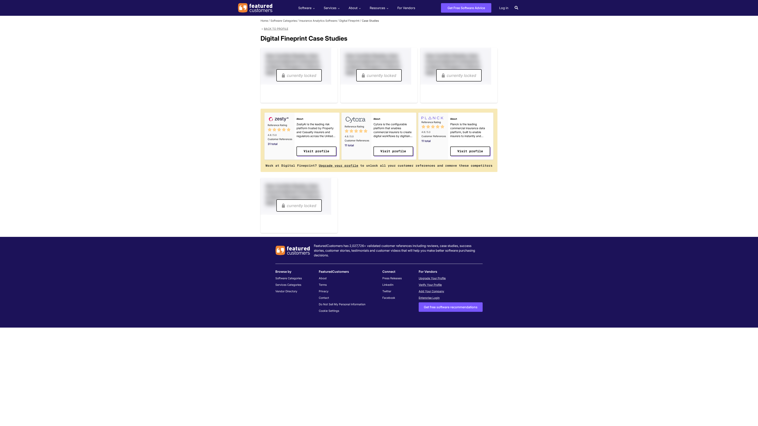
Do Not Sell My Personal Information (342, 304)
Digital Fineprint (349, 20)
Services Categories (288, 284)
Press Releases (392, 278)
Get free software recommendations (451, 307)
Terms (323, 284)
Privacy (323, 291)
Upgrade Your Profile (432, 278)
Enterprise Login (429, 297)
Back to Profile (276, 28)
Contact (324, 297)
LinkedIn (387, 284)
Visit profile (316, 151)
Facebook (388, 297)
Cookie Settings (329, 310)
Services (330, 8)
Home (264, 20)
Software (304, 8)
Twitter (386, 291)
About (353, 8)
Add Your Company (431, 291)
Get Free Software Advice (466, 8)
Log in (503, 8)
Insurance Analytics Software (318, 20)
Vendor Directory (286, 291)
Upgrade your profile (338, 165)
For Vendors (406, 8)
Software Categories (283, 20)
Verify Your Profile (430, 284)
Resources (377, 8)
